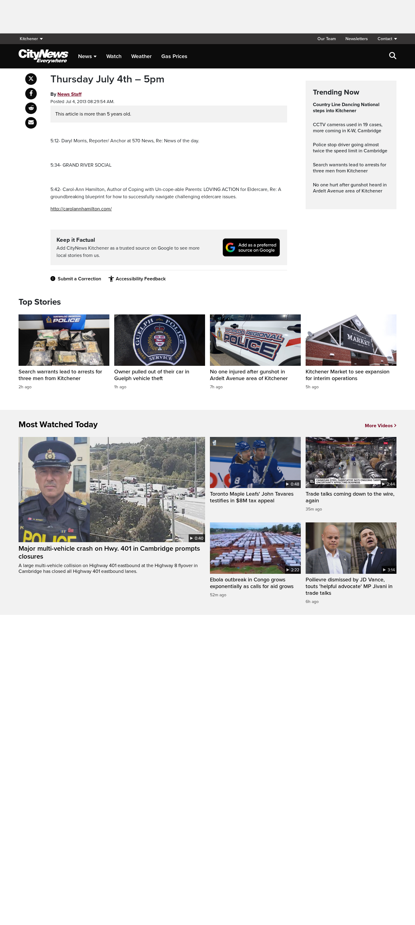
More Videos (379, 426)
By (65, 94)
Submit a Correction (79, 279)
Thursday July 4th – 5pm (107, 79)
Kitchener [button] (29, 38)
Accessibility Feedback (141, 279)
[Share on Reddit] (31, 108)
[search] (392, 56)
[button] (384, 38)
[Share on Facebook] (31, 93)
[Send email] (31, 123)
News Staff (69, 94)
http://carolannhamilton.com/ (81, 209)
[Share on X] (31, 79)
